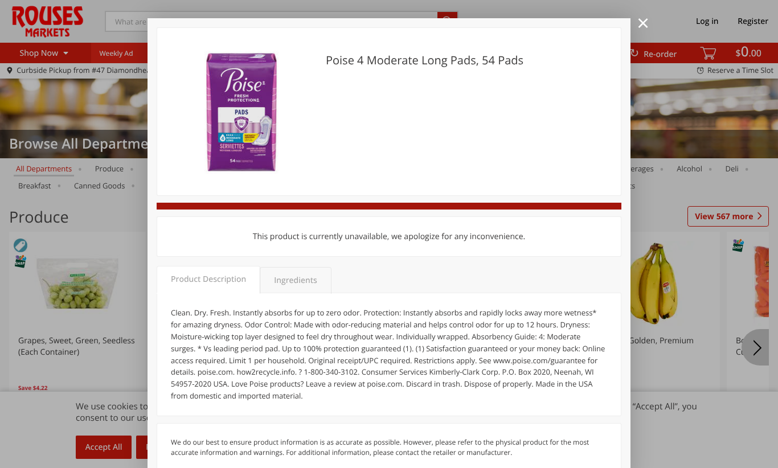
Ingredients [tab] (295, 280)
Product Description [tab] (208, 279)
